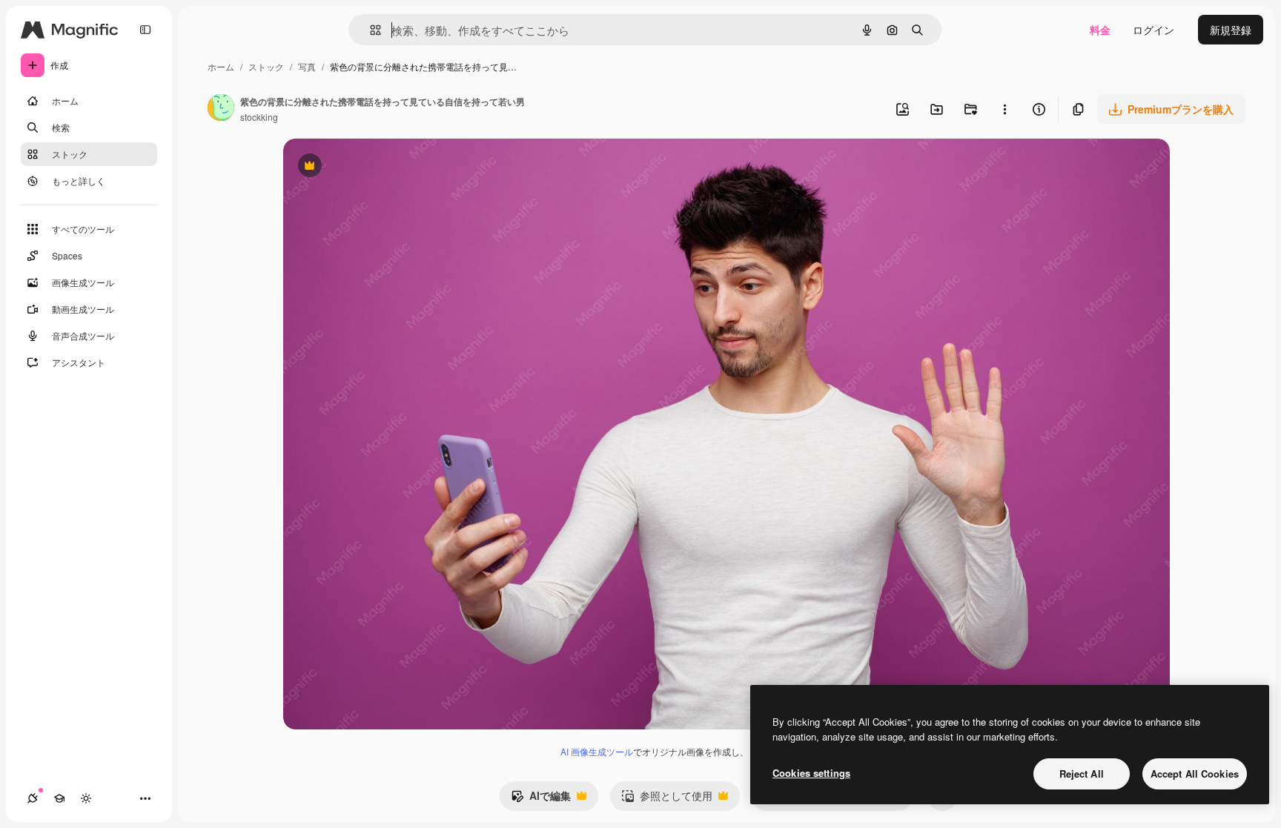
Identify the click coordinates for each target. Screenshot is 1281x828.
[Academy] (59, 798)
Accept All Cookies (1195, 773)
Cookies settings (811, 773)
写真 (307, 66)
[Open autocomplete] (369, 30)
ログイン (1153, 29)
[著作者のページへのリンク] (221, 109)
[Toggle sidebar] (145, 30)
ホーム (221, 66)
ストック (266, 66)
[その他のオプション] (1004, 109)
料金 (1100, 29)
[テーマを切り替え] (86, 798)
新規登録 (1230, 29)
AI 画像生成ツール (596, 751)
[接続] (32, 798)
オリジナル (385, 167)
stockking (259, 116)
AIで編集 (541, 799)
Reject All (1081, 773)
